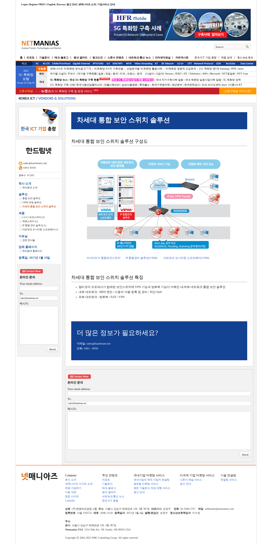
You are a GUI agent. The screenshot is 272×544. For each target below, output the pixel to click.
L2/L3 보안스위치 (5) (33, 217)
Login (24, 4)
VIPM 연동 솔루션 (31, 202)
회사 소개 (25, 183)
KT (240, 84)
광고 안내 (72, 4)
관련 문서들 (28, 240)
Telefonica (194, 73)
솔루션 (23, 194)
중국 (115, 73)
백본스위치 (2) (30, 221)
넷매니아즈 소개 (87, 4)
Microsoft (215, 73)
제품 (22, 213)
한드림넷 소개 (29, 187)
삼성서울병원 (129, 84)
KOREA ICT (27, 98)
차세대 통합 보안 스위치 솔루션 (39, 206)
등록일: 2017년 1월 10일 (34, 257)
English (51, 4)
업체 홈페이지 (28, 246)
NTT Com (242, 73)
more (241, 68)
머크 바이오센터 (211, 84)
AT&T (178, 73)
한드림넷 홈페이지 (32, 251)
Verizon (169, 73)
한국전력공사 (192, 84)
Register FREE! (37, 4)
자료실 (23, 236)
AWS (205, 73)
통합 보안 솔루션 (31, 198)
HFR (233, 68)
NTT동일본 (228, 73)
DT (185, 73)
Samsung (224, 68)
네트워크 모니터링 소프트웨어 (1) (40, 229)
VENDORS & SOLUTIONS (56, 98)
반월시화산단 (112, 84)
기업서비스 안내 (106, 4)
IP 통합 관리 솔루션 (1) (34, 225)
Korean (61, 4)
